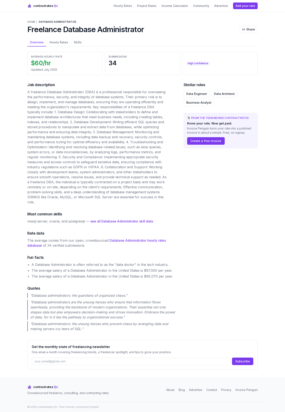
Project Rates (146, 6)
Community (201, 6)
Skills (78, 42)
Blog (182, 390)
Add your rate (245, 6)
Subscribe (242, 361)
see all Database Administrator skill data (121, 221)
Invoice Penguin (247, 390)
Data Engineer (196, 93)
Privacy (226, 390)
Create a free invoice (205, 141)
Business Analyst (198, 102)
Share (250, 29)
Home (31, 21)
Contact (211, 390)
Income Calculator (174, 6)
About (170, 390)
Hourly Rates (122, 6)
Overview (37, 42)
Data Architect (224, 93)
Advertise (221, 6)
